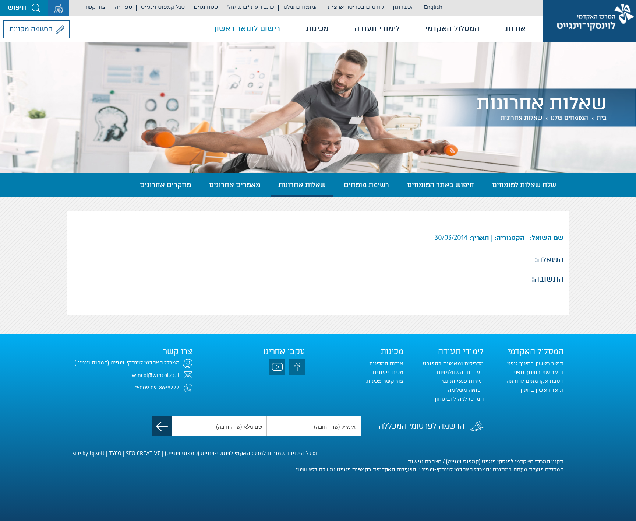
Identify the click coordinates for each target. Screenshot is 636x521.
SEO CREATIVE (143, 453)
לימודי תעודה (376, 28)
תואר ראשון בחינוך (541, 390)
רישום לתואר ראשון (247, 28)
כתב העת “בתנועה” (250, 7)
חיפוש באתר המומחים (440, 185)
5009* (142, 388)
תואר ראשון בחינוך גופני (535, 363)
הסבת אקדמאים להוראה (534, 381)
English (433, 7)
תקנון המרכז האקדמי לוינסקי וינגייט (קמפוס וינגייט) (504, 461)
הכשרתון (404, 7)
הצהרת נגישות (423, 461)
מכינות (317, 28)
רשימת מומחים (366, 185)
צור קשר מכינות (384, 381)
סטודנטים (206, 7)
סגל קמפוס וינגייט (163, 7)
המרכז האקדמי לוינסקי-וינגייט (454, 469)
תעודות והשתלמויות (460, 372)
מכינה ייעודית (387, 372)
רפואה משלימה (466, 390)
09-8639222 (165, 388)
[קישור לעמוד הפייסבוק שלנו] (297, 367)
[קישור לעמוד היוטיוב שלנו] (277, 367)
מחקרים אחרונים (165, 185)
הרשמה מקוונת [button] (31, 28)
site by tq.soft (89, 453)
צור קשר (95, 7)
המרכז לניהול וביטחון (459, 399)
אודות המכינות (386, 363)
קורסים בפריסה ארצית (356, 7)
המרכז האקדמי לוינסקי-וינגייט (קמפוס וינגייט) (127, 363)
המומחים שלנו (301, 7)
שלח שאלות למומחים (524, 185)
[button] (24, 8)
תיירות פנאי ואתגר (462, 381)
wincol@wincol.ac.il (155, 375)
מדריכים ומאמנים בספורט (453, 363)
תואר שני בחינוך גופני (538, 372)
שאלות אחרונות (521, 117)
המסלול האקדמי (452, 28)
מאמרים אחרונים (234, 185)
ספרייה (123, 7)
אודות (515, 28)
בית (602, 117)
